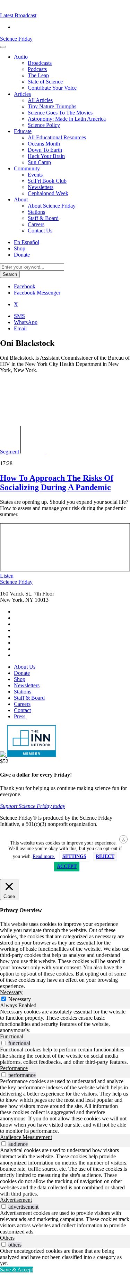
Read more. (44, 856)
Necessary (19, 999)
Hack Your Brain (46, 156)
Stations (36, 212)
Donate (22, 255)
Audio (21, 57)
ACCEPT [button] (67, 866)
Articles (22, 94)
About (21, 199)
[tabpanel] (65, 1021)
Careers (36, 224)
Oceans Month (44, 144)
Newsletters (40, 187)
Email (20, 328)
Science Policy (44, 125)
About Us (24, 667)
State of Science (45, 81)
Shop (19, 248)
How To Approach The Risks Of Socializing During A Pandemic (56, 482)
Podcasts (37, 69)
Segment (9, 451)
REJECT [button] (105, 856)
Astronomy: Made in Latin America (67, 119)
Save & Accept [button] (16, 1269)
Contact (22, 710)
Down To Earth (45, 150)
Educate (23, 131)
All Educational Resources (57, 137)
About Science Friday (52, 206)
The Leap (38, 75)
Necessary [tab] (11, 992)
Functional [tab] (11, 1036)
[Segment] (54, 451)
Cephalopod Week (48, 193)
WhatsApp (25, 322)
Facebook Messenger (37, 293)
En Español (26, 242)
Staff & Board (43, 218)
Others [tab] (7, 1238)
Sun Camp (39, 162)
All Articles (40, 100)
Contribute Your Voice (52, 88)
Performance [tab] (14, 1068)
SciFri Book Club (47, 181)
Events (35, 175)
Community (27, 168)
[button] (18, 15)
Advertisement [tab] (16, 1200)
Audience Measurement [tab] (26, 1137)
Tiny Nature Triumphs (52, 106)
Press (19, 716)
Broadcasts (40, 63)
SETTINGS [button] (74, 856)
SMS (19, 316)
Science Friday (16, 39)
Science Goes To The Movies (60, 113)
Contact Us (40, 230)
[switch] (3, 1043)
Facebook (24, 286)
